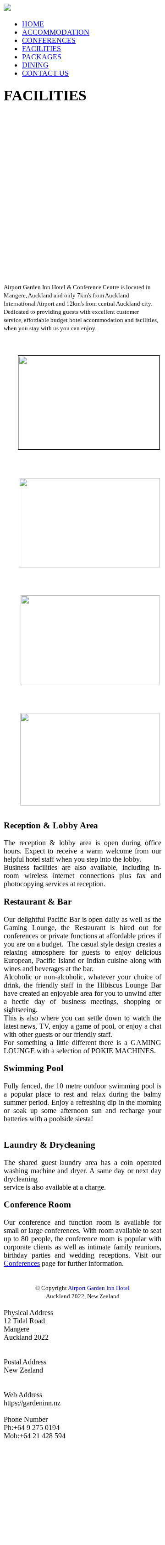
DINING (35, 65)
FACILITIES (41, 48)
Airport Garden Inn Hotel (99, 1288)
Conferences (22, 1263)
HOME (33, 24)
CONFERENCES (49, 40)
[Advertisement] (82, 196)
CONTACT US (45, 73)
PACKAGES (41, 57)
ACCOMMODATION (55, 32)
